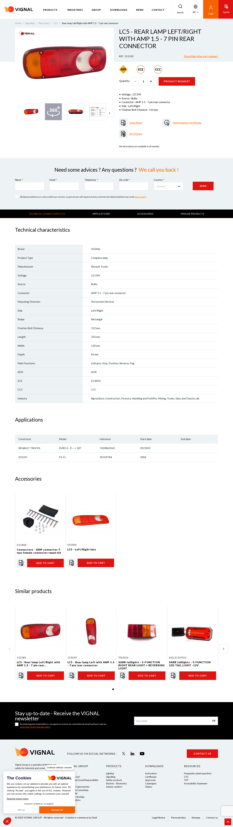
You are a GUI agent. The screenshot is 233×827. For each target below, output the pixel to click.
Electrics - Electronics (116, 783)
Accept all (57, 809)
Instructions (151, 773)
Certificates (151, 776)
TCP (186, 780)
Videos (148, 786)
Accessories (145, 213)
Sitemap (196, 817)
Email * (53, 179)
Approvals (150, 780)
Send (203, 185)
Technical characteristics (47, 213)
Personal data (178, 817)
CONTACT (158, 10)
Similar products (193, 213)
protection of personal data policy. (35, 727)
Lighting (110, 773)
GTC (186, 776)
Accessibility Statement (195, 783)
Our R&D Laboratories (78, 786)
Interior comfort (114, 786)
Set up (21, 809)
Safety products (114, 780)
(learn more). (140, 197)
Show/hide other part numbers (201, 56)
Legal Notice (158, 817)
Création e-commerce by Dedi (81, 817)
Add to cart (45, 563)
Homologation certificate (187, 122)
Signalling (110, 776)
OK (213, 720)
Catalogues (150, 783)
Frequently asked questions (198, 773)
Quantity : (124, 80)
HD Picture (135, 133)
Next (109, 113)
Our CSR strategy (75, 796)
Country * (159, 179)
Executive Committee (77, 790)
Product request (177, 81)
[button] (7, 821)
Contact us (202, 753)
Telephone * (91, 179)
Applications (101, 213)
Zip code (124, 179)
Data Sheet (135, 122)
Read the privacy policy (17, 799)
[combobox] (168, 186)
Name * (19, 179)
